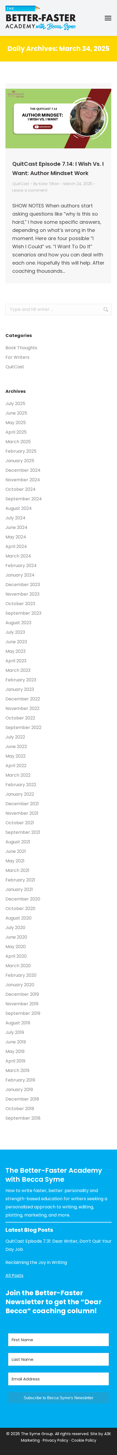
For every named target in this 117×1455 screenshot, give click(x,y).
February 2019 (20, 1080)
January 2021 (19, 889)
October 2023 (20, 604)
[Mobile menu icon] (108, 18)
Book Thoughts (21, 348)
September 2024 (23, 499)
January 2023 (19, 689)
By (46, 183)
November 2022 (22, 708)
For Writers (17, 357)
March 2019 (17, 1070)
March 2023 (17, 670)
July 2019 (14, 1032)
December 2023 (22, 584)
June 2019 (15, 1042)
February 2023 (20, 680)
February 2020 (20, 975)
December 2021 (22, 804)
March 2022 (17, 775)
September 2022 (23, 727)
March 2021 (17, 870)
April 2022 (15, 765)
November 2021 (21, 813)
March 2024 (18, 556)
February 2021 (20, 880)
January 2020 (19, 985)
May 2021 (14, 861)
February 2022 (20, 785)
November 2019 (21, 1004)
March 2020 (18, 966)
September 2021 (22, 832)
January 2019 (19, 1089)
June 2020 (16, 937)
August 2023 (18, 623)
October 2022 (20, 718)
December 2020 (22, 899)
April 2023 (15, 661)
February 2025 (20, 451)
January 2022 (19, 794)
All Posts (14, 1275)
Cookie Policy (83, 1440)
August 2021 (17, 842)
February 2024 (21, 565)
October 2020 (20, 908)
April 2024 (16, 546)
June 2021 (15, 851)
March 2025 (18, 442)
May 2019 (14, 1051)
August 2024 (18, 508)
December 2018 (22, 1099)
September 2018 (23, 1118)
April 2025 (16, 432)
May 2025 (15, 422)
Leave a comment (30, 190)
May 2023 (15, 651)
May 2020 (15, 947)
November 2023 (22, 594)
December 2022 (22, 699)
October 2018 (19, 1108)
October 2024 (20, 489)
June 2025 (16, 413)
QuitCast (20, 183)
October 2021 (19, 823)
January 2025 (19, 461)
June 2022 (16, 746)
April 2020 (16, 956)
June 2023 (16, 642)
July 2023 (15, 632)
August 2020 (18, 918)
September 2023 (23, 613)
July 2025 (15, 403)
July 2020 (15, 927)
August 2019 (17, 1023)
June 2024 (16, 527)
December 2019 (22, 994)
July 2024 (15, 518)
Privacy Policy (55, 1440)
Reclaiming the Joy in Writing (36, 1262)
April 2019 (15, 1061)
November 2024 (22, 480)
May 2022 (15, 756)
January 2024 (20, 575)
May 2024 (15, 537)
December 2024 (23, 470)
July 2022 (15, 737)
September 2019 (22, 1013)
